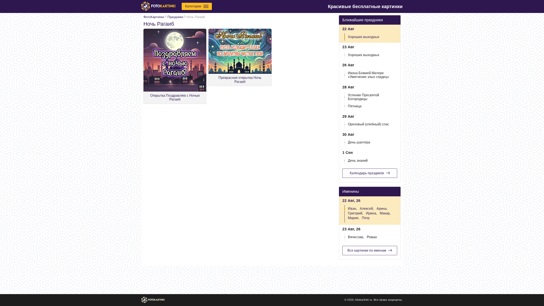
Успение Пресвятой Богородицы (363, 97)
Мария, (353, 218)
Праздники (175, 17)
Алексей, (367, 208)
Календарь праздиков (367, 173)
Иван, (352, 208)
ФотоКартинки (153, 17)
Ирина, (371, 213)
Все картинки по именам (366, 250)
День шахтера (359, 142)
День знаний (358, 160)
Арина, (382, 208)
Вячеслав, (356, 237)
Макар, (385, 213)
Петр (366, 218)
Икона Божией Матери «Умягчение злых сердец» (368, 75)
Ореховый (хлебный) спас (368, 124)
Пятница (354, 106)
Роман (372, 237)
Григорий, (355, 213)
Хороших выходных (363, 37)
